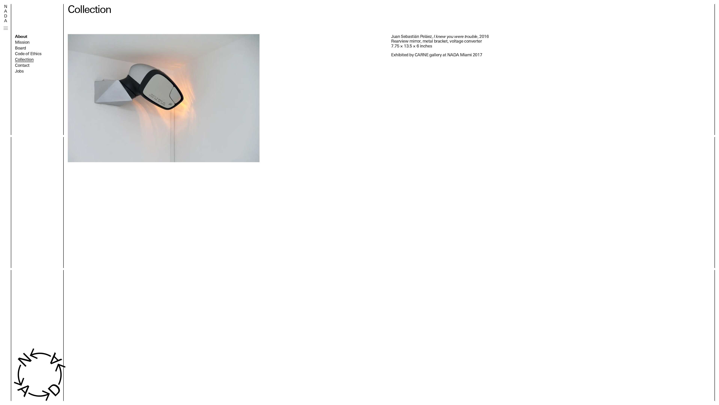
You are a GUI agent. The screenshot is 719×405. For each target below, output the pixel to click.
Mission (22, 42)
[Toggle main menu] (6, 28)
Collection (24, 59)
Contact (22, 65)
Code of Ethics (28, 53)
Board (20, 48)
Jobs (19, 71)
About (21, 36)
